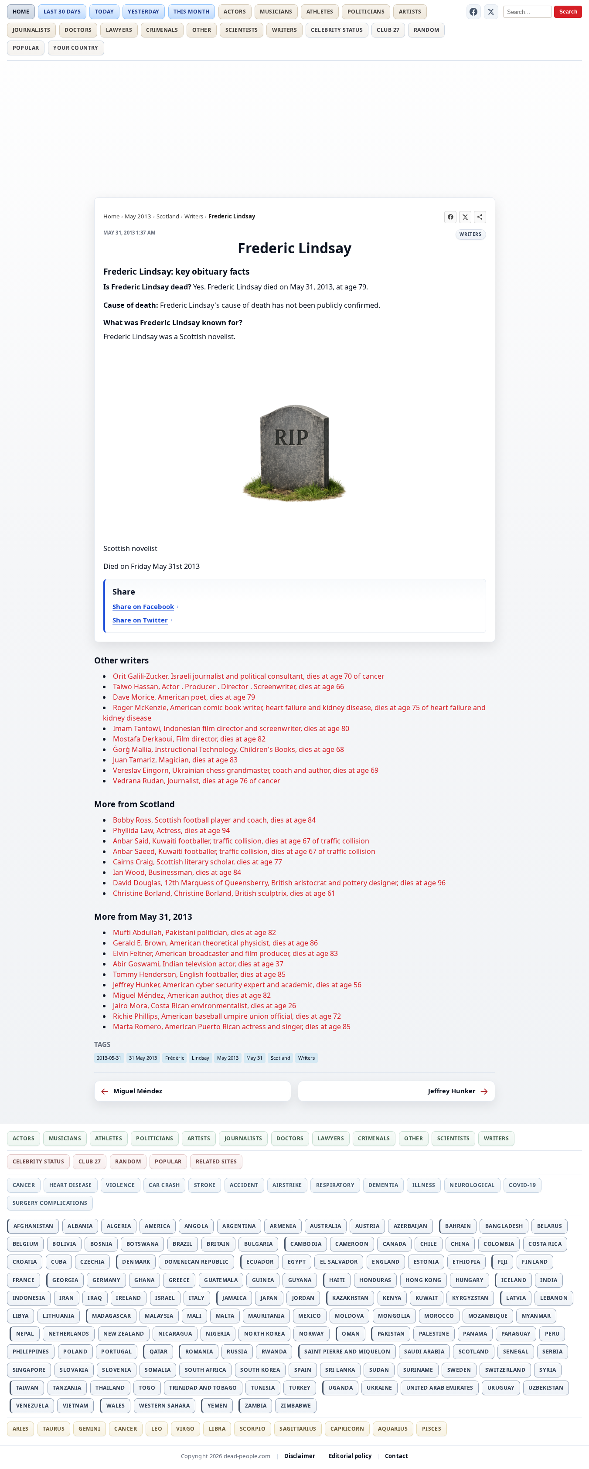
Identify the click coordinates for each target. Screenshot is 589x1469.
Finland (535, 1261)
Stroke (205, 1185)
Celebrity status (337, 30)
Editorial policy (350, 1456)
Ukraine (379, 1387)
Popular (26, 47)
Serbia (552, 1351)
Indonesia (29, 1298)
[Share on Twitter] (465, 217)
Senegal (515, 1351)
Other (201, 30)
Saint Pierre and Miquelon (347, 1351)
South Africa (205, 1370)
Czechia (92, 1261)
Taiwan (27, 1387)
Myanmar (536, 1315)
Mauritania (266, 1315)
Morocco (439, 1315)
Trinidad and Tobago (203, 1387)
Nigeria (218, 1333)
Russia (237, 1351)
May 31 (254, 1057)
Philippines (31, 1351)
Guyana (300, 1280)
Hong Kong (423, 1280)
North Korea (264, 1333)
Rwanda (274, 1351)
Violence (120, 1185)
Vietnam (76, 1405)
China (460, 1244)
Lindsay (200, 1057)
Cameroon (351, 1244)
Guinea (263, 1280)
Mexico (309, 1315)
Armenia (283, 1226)
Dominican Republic (196, 1261)
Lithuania (58, 1315)
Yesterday (143, 11)
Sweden (459, 1370)
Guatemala (221, 1280)
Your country (76, 47)
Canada (394, 1244)
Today (104, 11)
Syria (547, 1370)
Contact (396, 1456)
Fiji (503, 1261)
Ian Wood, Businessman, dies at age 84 (177, 872)
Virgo (185, 1428)
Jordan (303, 1298)
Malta (225, 1315)
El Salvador (339, 1261)
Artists (410, 11)
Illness (424, 1185)
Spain (302, 1370)
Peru (552, 1333)
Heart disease (70, 1185)
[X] (491, 11)
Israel (165, 1298)
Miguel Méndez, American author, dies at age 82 (192, 995)
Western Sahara (164, 1405)
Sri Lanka (340, 1370)
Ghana (144, 1280)
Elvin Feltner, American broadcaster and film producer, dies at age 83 (225, 953)
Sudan (379, 1370)
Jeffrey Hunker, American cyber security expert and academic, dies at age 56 (237, 985)
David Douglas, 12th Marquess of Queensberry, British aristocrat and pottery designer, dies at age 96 (279, 883)
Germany (106, 1280)
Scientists (241, 30)
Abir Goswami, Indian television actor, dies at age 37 (198, 964)
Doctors (78, 30)
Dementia (383, 1185)
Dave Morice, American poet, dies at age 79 (184, 697)
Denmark (136, 1261)
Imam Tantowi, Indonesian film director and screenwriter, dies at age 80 (231, 728)
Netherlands (68, 1333)
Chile (428, 1244)
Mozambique (488, 1315)
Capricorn (347, 1428)
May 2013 (138, 216)
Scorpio (253, 1428)
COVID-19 (522, 1185)
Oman (351, 1333)
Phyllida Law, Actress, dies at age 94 (171, 830)
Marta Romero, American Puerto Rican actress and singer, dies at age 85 (232, 1026)
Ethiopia (466, 1261)
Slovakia (74, 1370)
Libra (217, 1428)
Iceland (513, 1280)
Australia (325, 1226)
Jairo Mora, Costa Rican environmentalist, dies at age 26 (204, 1005)
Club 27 (388, 30)
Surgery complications (50, 1203)
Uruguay (500, 1387)
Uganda (340, 1387)
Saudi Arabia (424, 1351)
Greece (179, 1280)
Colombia (498, 1244)
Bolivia (64, 1244)
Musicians (276, 11)
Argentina (238, 1226)
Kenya (392, 1298)
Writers (284, 30)
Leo (156, 1428)
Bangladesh (504, 1226)
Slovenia (116, 1370)
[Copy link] (480, 217)
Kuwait (426, 1298)
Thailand (110, 1387)
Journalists (32, 30)
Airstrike (287, 1185)
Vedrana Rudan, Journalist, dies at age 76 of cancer (196, 781)
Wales (115, 1405)
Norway (311, 1333)
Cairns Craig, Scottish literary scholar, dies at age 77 (197, 862)
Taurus (54, 1428)
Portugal (116, 1351)
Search (568, 12)
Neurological (472, 1185)
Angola (196, 1226)
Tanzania (67, 1387)
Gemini (89, 1428)
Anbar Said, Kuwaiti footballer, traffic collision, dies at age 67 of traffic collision (241, 841)
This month (192, 11)
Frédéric (174, 1057)
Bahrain (458, 1226)
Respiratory (335, 1185)
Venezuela (32, 1405)
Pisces (432, 1428)
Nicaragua (175, 1333)
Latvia (516, 1298)
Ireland (128, 1298)
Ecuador (259, 1261)
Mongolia (394, 1315)
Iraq (95, 1298)
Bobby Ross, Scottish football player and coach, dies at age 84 (214, 820)
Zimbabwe (296, 1405)
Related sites (216, 1161)
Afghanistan (34, 1226)
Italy (196, 1298)
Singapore (29, 1370)
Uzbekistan (545, 1387)
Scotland (168, 216)
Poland (75, 1351)
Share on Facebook (143, 606)
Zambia (256, 1405)
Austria (367, 1226)
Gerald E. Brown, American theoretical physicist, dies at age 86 (215, 943)
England (385, 1261)
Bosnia (101, 1244)
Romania (199, 1351)
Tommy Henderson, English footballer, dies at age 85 (199, 974)
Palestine (434, 1333)
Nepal (25, 1333)
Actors (235, 11)
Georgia (65, 1280)
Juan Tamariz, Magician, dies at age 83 (175, 760)
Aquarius (393, 1428)
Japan (269, 1298)
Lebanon (554, 1298)
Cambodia (305, 1244)
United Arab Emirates (439, 1387)
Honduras (375, 1280)
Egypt (297, 1261)
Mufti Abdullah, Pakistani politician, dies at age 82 (194, 932)
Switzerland (505, 1370)
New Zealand (123, 1333)
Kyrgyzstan (470, 1298)
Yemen (217, 1405)
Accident (244, 1185)
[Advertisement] (294, 128)
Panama (475, 1333)
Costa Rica (545, 1244)
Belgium (25, 1244)
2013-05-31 (109, 1057)
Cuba (58, 1261)
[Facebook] (473, 11)
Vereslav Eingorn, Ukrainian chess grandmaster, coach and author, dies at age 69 (245, 770)
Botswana (142, 1244)
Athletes (320, 11)
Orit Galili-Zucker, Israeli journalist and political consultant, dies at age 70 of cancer (249, 676)
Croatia (25, 1261)
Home (21, 11)
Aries (21, 1428)
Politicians (366, 11)
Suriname (418, 1370)
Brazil (183, 1244)
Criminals (162, 30)
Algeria (119, 1226)
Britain (218, 1244)
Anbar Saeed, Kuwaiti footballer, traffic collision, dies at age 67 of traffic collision (244, 851)
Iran (66, 1298)
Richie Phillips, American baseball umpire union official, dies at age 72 (227, 1016)
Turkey (300, 1387)
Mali (194, 1315)
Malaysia (159, 1315)
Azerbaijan (411, 1226)
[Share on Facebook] (450, 217)
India (548, 1280)
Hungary (469, 1280)
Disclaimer (299, 1456)
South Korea (260, 1370)
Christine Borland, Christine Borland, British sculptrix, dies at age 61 (224, 893)
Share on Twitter (140, 619)
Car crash (164, 1185)
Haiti (337, 1280)
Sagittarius (297, 1428)
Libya (21, 1315)
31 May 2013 (143, 1057)
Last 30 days (62, 11)
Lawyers (119, 30)
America (157, 1226)
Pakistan (391, 1333)
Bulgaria (258, 1244)
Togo (147, 1387)
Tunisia (263, 1387)
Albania (80, 1226)
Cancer (24, 1185)
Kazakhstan (350, 1298)
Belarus (549, 1226)
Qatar (158, 1351)
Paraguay (516, 1333)
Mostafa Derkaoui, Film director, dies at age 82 (189, 739)
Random (426, 30)
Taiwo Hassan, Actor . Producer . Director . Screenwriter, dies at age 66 (228, 686)
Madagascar (111, 1315)
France (24, 1280)
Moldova (349, 1315)
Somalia (157, 1370)
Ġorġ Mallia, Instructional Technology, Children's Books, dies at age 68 (228, 749)
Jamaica (234, 1298)
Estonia (426, 1261)
